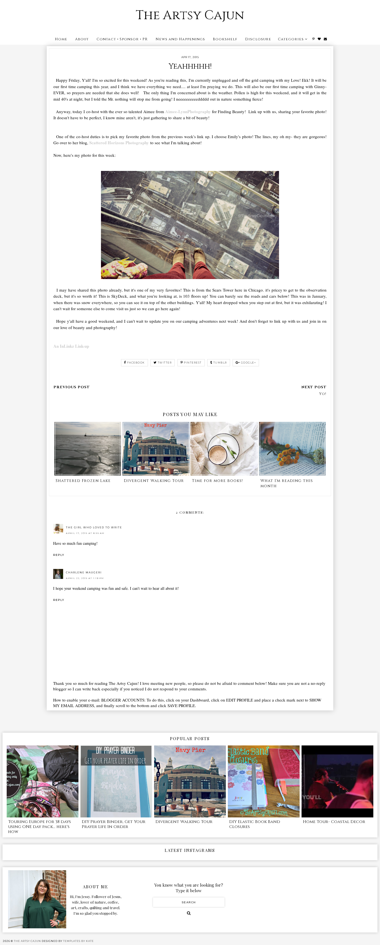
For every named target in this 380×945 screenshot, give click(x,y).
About (82, 39)
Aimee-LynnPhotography (188, 111)
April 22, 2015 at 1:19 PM (85, 578)
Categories (291, 39)
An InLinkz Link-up (71, 346)
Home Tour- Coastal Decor (334, 822)
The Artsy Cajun (190, 15)
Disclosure (258, 39)
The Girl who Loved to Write (94, 527)
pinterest (193, 362)
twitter (165, 362)
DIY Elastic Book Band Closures (254, 824)
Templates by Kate (78, 940)
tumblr (220, 362)
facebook (136, 362)
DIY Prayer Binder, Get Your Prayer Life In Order (113, 824)
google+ (248, 362)
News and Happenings (180, 39)
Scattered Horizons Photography (119, 143)
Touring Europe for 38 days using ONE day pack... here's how (39, 827)
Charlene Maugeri (84, 572)
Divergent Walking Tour (184, 822)
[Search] (188, 913)
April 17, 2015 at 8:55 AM (85, 533)
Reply (58, 555)
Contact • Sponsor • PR (122, 39)
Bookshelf (225, 39)
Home (61, 39)
